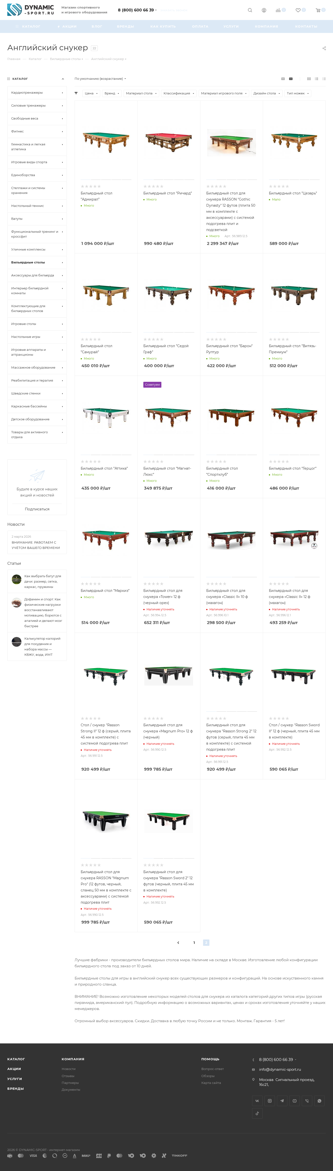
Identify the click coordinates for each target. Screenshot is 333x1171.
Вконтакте (257, 1101)
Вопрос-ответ (212, 1069)
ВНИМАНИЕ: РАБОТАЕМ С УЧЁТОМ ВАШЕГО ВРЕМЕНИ (36, 545)
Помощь (210, 1059)
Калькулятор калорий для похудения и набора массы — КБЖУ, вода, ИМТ (42, 646)
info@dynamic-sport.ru (280, 1069)
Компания (73, 1059)
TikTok (257, 1113)
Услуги (14, 1079)
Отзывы (68, 1076)
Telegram (282, 1101)
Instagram (269, 1101)
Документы (71, 1089)
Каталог (16, 1059)
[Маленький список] (283, 79)
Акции (14, 1069)
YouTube (294, 1101)
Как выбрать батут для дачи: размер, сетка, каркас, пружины (42, 581)
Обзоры (208, 1076)
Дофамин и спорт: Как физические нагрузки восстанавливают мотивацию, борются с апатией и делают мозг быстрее (43, 612)
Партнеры (70, 1083)
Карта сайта (211, 1083)
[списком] (316, 79)
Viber (307, 1101)
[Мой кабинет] (264, 11)
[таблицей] (324, 79)
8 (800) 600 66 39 (136, 10)
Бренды (15, 1088)
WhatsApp (319, 1101)
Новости (16, 524)
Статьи (14, 563)
